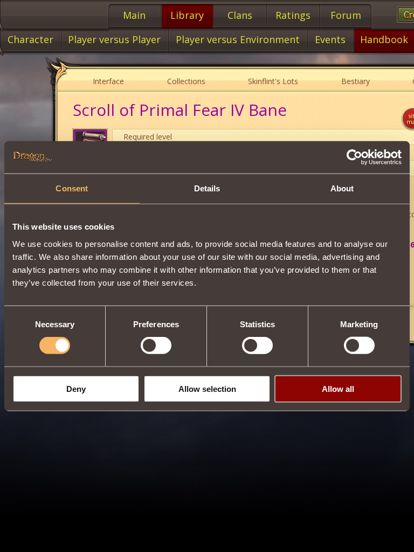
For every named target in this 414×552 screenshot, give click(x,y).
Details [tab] (207, 188)
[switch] (156, 345)
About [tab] (342, 188)
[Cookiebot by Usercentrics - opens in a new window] (354, 157)
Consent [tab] (72, 188)
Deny (76, 388)
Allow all (338, 388)
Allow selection (207, 388)
